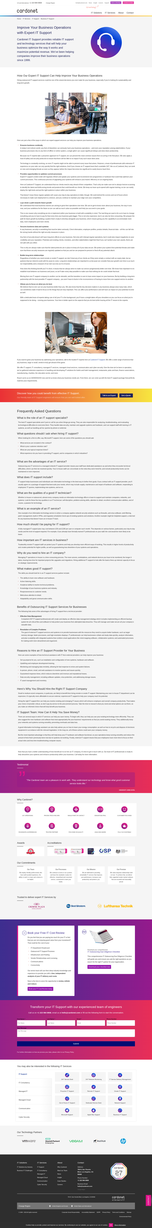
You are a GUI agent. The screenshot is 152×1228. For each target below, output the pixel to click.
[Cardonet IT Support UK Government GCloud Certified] (121, 851)
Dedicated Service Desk (93, 1103)
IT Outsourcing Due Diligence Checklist (103, 951)
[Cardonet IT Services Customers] (36, 906)
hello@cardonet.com (81, 3)
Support (107, 3)
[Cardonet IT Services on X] (24, 1197)
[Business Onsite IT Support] (120, 1087)
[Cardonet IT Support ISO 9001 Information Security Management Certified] (77, 851)
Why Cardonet (62, 1167)
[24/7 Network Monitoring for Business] (94, 1075)
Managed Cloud (25, 1100)
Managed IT (23, 1091)
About (121, 13)
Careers (101, 3)
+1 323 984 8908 (29, 3)
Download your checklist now (99, 967)
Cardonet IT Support (97, 360)
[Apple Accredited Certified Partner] (52, 1141)
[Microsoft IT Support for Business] (67, 1110)
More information (120, 1225)
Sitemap (129, 1212)
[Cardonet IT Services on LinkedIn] (21, 1197)
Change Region (81, 1189)
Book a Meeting (115, 2)
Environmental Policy (125, 1216)
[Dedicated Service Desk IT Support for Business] (94, 1098)
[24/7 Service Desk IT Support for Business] (67, 1075)
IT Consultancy (24, 1083)
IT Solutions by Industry (24, 1167)
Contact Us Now (128, 2)
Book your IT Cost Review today (40, 989)
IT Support (23, 1074)
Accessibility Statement (88, 1212)
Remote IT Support (93, 1091)
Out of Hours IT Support (67, 1103)
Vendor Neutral (100, 815)
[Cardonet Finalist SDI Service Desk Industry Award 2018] (30, 851)
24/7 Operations (27, 815)
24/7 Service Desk (67, 1079)
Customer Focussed (124, 815)
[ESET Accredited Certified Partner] (99, 1141)
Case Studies (61, 1181)
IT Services (110, 13)
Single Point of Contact (76, 815)
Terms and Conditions (118, 1212)
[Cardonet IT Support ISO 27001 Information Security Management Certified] (60, 851)
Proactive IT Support (67, 1091)
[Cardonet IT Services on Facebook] (27, 1197)
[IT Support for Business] (120, 1110)
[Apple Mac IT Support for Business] (94, 1110)
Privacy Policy (69, 1052)
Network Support (120, 1103)
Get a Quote (126, 395)
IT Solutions (96, 13)
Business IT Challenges (24, 1170)
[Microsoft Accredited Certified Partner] (123, 1141)
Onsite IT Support (120, 1091)
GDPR (98, 1212)
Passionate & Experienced (28, 832)
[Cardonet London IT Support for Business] (27, 11)
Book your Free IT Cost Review (46, 932)
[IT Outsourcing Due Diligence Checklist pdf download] (100, 936)
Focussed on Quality (76, 832)
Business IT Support (120, 1114)
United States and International (82, 1206)
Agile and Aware (100, 832)
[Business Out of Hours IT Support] (67, 1098)
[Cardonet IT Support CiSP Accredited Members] (105, 851)
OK (111, 1225)
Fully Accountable (124, 832)
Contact (130, 13)
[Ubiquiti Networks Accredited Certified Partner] (76, 1141)
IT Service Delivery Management (120, 1079)
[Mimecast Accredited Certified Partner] (29, 1141)
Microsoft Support (67, 1114)
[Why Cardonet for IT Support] (28, 809)
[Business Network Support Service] (120, 1098)
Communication (24, 1108)
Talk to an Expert (109, 395)
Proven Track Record (52, 815)
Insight (95, 3)
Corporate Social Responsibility (71, 1212)
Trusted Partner (52, 832)
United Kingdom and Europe (60, 1206)
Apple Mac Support (93, 1114)
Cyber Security (24, 1117)
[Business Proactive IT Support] (67, 1087)
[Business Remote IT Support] (94, 1087)
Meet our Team (62, 1170)
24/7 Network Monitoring (94, 1079)
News (90, 3)
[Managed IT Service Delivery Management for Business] (120, 1075)
